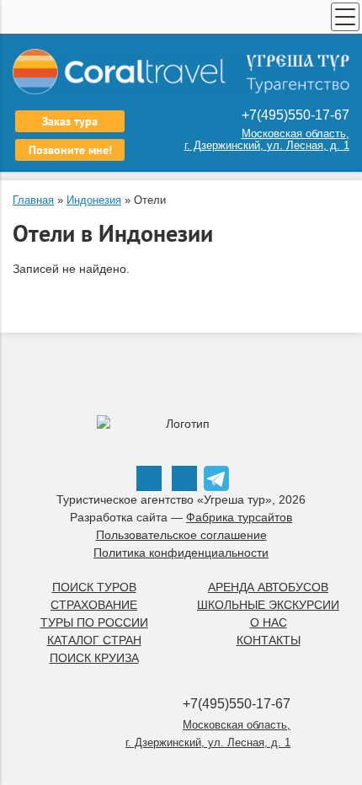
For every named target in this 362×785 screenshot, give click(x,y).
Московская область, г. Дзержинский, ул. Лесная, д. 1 (266, 139)
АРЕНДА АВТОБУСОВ (268, 587)
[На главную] (181, 72)
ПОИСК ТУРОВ (94, 587)
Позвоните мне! (70, 150)
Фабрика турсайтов (239, 517)
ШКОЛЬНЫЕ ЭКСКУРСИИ (268, 604)
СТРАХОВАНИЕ (94, 604)
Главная (33, 200)
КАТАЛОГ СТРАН (94, 640)
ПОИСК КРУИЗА (94, 658)
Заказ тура (70, 121)
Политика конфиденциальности (181, 552)
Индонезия (94, 200)
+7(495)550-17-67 (293, 115)
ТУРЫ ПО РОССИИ (94, 622)
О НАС (268, 622)
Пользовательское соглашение (181, 535)
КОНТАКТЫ (269, 640)
